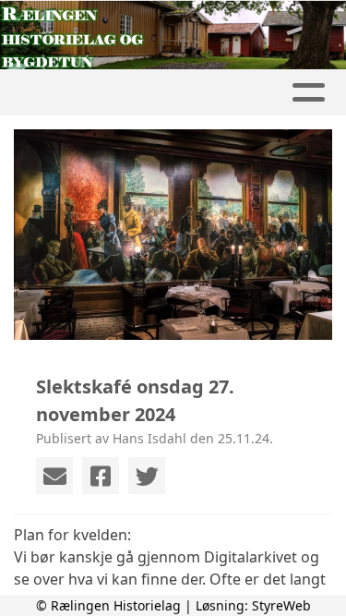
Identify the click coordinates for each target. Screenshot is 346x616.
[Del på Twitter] (146, 475)
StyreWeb (281, 605)
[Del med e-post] (54, 475)
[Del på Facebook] (100, 475)
